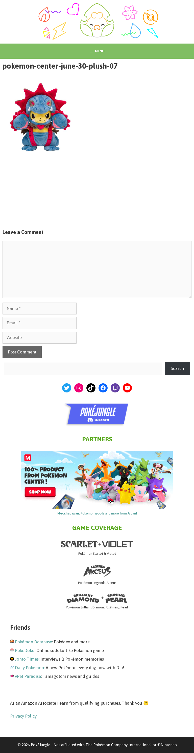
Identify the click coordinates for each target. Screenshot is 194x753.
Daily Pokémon (29, 667)
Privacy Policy (23, 716)
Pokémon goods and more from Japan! (97, 513)
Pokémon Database (33, 641)
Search (177, 368)
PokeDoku (25, 650)
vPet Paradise (28, 676)
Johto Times (27, 659)
